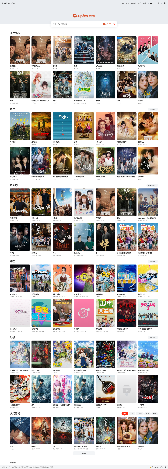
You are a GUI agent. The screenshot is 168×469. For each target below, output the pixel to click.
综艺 (139, 3)
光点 (54, 253)
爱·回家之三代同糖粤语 (145, 253)
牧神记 (34, 446)
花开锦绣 (13, 66)
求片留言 (153, 467)
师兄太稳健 (120, 66)
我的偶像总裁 (78, 218)
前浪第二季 (56, 142)
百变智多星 (35, 329)
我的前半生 (141, 66)
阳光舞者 (13, 142)
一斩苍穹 (141, 405)
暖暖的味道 (56, 329)
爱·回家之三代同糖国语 (124, 253)
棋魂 (118, 100)
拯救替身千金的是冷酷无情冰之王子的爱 (127, 370)
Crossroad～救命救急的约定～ (148, 218)
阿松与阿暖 (13, 218)
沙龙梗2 (76, 329)
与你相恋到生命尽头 (144, 370)
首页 (122, 3)
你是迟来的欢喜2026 (123, 446)
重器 (75, 66)
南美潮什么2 (99, 294)
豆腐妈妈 (34, 253)
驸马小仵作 (99, 142)
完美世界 (98, 446)
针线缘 (55, 218)
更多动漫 (152, 337)
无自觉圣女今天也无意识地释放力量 (20, 370)
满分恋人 (141, 142)
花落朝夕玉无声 (121, 142)
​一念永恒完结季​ (15, 405)
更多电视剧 (151, 185)
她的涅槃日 (13, 177)
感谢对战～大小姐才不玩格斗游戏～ (62, 405)
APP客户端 (160, 467)
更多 (83, 453)
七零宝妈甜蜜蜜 (100, 177)
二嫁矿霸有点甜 (79, 177)
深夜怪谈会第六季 (122, 329)
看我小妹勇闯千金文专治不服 (126, 177)
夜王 (75, 142)
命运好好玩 (77, 294)
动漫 (144, 3)
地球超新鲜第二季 (79, 100)
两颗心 (12, 253)
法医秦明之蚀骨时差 (38, 177)
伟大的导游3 (35, 294)
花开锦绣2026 (36, 66)
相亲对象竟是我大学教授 (60, 177)
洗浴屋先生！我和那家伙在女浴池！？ (41, 100)
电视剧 (133, 3)
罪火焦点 (34, 142)
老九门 (98, 100)
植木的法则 (56, 370)
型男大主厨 (99, 329)
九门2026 (99, 66)
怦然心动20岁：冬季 (80, 446)
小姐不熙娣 (56, 294)
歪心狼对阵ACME (101, 405)
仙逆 (54, 446)
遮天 (33, 405)
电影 (127, 3)
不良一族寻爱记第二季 (145, 329)
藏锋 (11, 100)
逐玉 (11, 446)
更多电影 (152, 109)
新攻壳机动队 (36, 370)
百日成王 (119, 405)
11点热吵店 (13, 294)
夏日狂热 (77, 253)
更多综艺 (152, 261)
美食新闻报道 (121, 294)
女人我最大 (13, 329)
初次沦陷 (141, 177)
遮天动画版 (77, 405)
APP (153, 3)
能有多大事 (35, 218)
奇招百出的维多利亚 (80, 370)
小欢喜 (55, 66)
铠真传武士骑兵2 (101, 370)
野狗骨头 (141, 100)
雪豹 (54, 100)
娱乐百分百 (141, 294)
